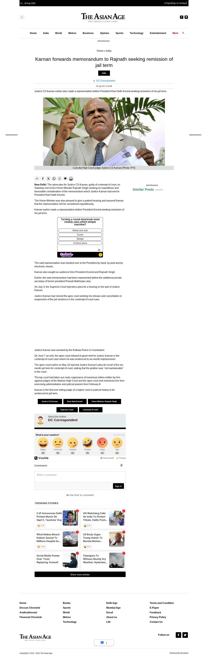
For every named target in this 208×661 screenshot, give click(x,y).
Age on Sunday (179, 3)
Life (108, 622)
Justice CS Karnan (50, 401)
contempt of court (91, 410)
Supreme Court (67, 410)
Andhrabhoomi (28, 612)
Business (88, 33)
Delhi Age (111, 603)
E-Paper (154, 607)
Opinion (104, 33)
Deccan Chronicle (29, 607)
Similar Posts (143, 189)
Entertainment (158, 33)
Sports (119, 33)
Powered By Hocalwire (179, 653)
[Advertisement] (80, 325)
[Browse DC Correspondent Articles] (40, 420)
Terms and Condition (162, 603)
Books (67, 603)
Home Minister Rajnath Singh (104, 401)
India (46, 33)
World (58, 33)
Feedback (155, 612)
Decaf (109, 612)
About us (111, 617)
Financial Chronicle (30, 617)
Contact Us (156, 622)
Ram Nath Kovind (75, 401)
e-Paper (167, 3)
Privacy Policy (158, 617)
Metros (72, 33)
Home (33, 33)
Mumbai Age (113, 607)
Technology (136, 33)
